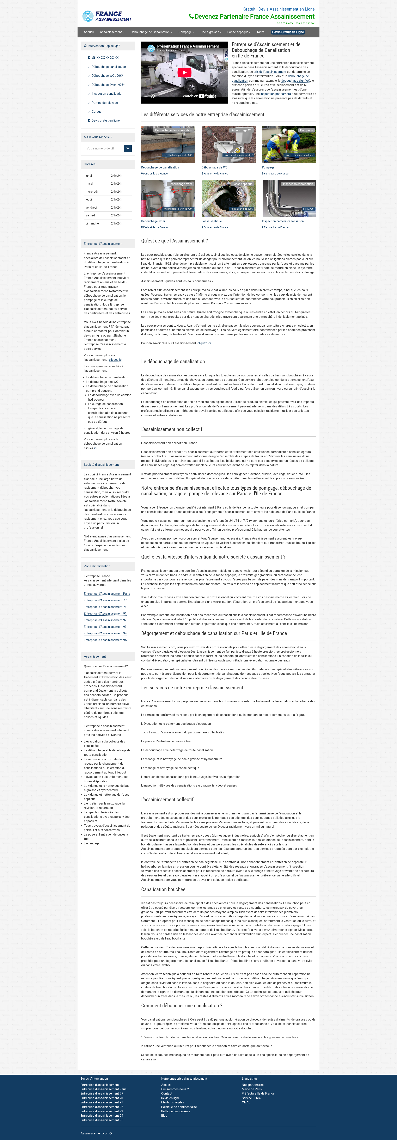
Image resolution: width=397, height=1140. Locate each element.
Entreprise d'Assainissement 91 (105, 613)
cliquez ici (115, 360)
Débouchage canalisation (108, 67)
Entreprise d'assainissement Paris (104, 1089)
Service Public (251, 1098)
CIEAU (246, 1102)
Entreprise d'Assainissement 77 (105, 600)
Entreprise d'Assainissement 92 (105, 620)
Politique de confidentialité (179, 1107)
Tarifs (260, 32)
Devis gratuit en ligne (105, 120)
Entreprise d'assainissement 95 (102, 1120)
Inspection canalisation (107, 93)
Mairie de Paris (252, 1089)
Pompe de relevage (104, 103)
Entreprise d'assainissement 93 (102, 1111)
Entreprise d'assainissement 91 (102, 1102)
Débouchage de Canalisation (150, 32)
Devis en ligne (170, 1098)
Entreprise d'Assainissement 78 (105, 607)
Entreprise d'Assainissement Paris (107, 594)
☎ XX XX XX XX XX (104, 58)
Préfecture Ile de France (258, 1093)
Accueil (89, 32)
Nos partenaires (253, 1085)
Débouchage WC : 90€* (107, 76)
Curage (96, 111)
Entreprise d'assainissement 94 (102, 1115)
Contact (166, 1093)
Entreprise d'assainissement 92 (102, 1107)
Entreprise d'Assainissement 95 (105, 640)
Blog (164, 1115)
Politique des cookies (175, 1111)
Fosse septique (237, 32)
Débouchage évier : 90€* (108, 85)
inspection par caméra (276, 94)
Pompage (186, 32)
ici (95, 448)
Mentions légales (172, 1102)
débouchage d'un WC (295, 80)
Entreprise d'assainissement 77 (102, 1093)
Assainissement (111, 32)
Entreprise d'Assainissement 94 (105, 633)
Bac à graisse (210, 32)
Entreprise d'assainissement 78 (102, 1098)
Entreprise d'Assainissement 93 (105, 627)
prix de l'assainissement (270, 72)
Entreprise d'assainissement (100, 1085)
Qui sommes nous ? (175, 1089)
